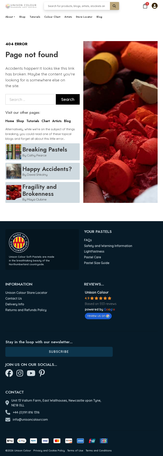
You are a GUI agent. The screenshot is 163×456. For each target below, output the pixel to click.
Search (67, 99)
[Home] (20, 6)
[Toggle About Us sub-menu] (14, 17)
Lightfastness (94, 251)
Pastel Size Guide (96, 263)
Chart (46, 121)
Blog (99, 17)
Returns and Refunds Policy (26, 310)
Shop (22, 17)
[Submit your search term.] (114, 6)
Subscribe (59, 352)
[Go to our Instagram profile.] (19, 373)
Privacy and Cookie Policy (49, 450)
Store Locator (84, 17)
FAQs (88, 240)
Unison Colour (97, 292)
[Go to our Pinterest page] (42, 373)
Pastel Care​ (92, 257)
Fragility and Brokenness (39, 190)
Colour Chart (52, 17)
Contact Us (13, 298)
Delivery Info (14, 304)
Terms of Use (75, 450)
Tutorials (35, 17)
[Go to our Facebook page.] (9, 373)
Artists (68, 17)
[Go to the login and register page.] (155, 6)
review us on (96, 316)
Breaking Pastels (44, 149)
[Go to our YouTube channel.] (31, 373)
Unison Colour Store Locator (26, 293)
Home (9, 121)
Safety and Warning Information (108, 246)
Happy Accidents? (47, 169)
